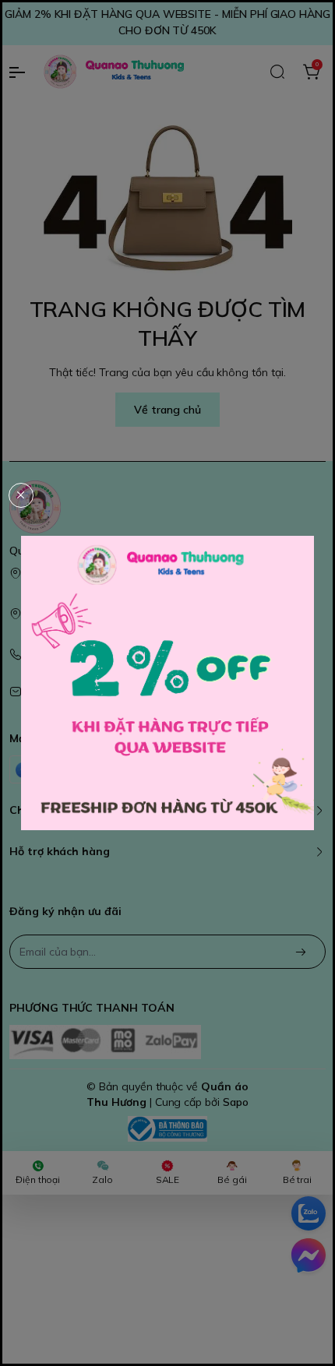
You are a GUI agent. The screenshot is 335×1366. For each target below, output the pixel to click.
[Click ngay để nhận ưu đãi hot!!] (167, 683)
